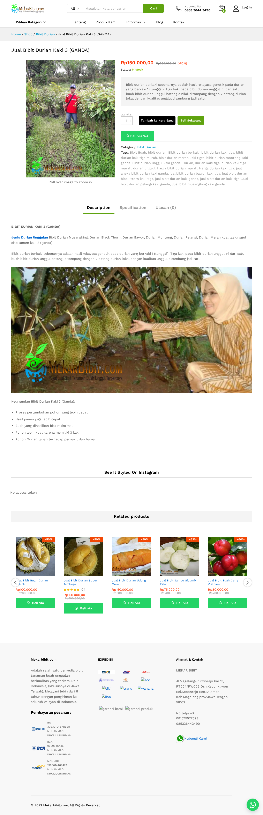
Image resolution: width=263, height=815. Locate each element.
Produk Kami (106, 22)
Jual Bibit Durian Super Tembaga (80, 582)
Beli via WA (139, 136)
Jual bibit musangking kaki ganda (198, 184)
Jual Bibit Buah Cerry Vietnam (223, 582)
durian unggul (144, 168)
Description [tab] (98, 207)
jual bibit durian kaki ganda (176, 179)
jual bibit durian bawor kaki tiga (195, 173)
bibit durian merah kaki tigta (181, 158)
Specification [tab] (133, 207)
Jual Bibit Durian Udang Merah (129, 582)
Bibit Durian (146, 147)
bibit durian (157, 152)
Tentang (79, 22)
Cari (153, 8)
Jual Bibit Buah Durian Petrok (32, 582)
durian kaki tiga (207, 163)
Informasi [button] (134, 22)
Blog (159, 22)
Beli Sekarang (190, 120)
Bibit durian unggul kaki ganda (156, 163)
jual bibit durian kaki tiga (220, 179)
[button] (137, 136)
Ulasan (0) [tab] (166, 207)
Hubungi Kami (194, 6)
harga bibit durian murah (177, 168)
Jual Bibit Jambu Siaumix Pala (178, 582)
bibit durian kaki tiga (217, 152)
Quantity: (126, 114)
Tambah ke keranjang (157, 120)
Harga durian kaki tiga (216, 168)
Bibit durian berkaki (184, 152)
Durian (187, 163)
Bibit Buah (138, 152)
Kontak (179, 22)
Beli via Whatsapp (35, 604)
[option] (35, 579)
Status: (126, 69)
